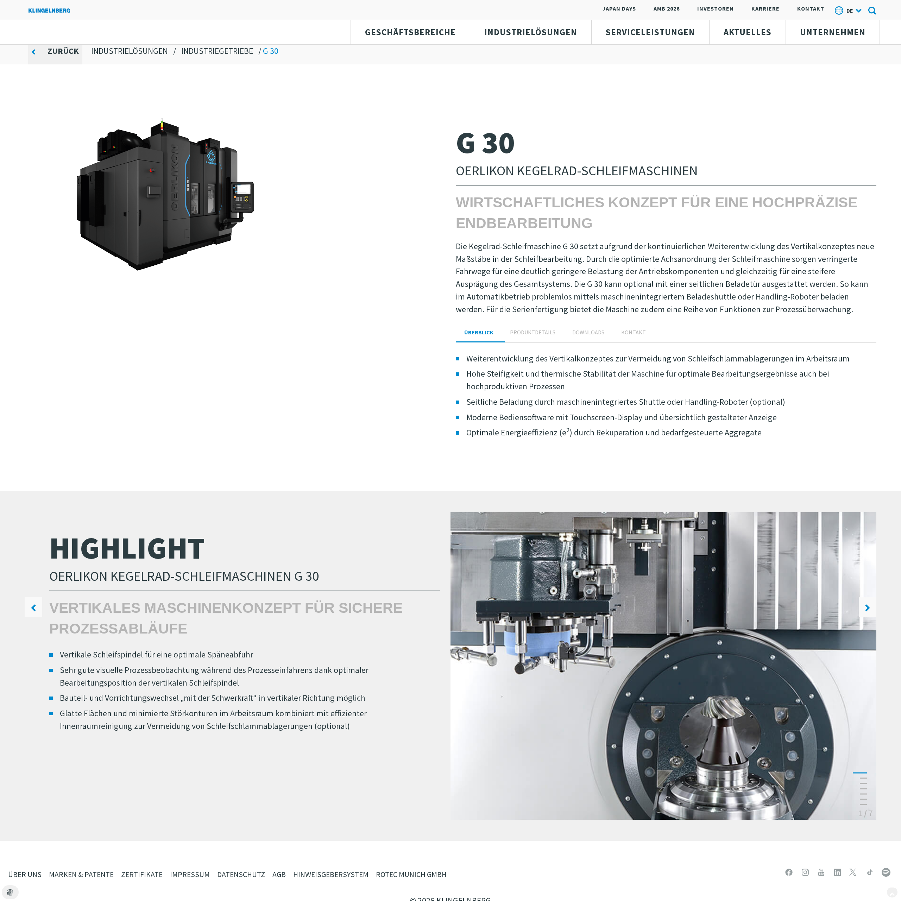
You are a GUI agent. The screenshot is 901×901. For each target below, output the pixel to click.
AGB (279, 874)
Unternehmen (832, 32)
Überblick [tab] (478, 332)
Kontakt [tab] (633, 332)
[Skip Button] (892, 892)
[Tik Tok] (871, 871)
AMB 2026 (667, 8)
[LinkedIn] (838, 871)
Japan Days (619, 8)
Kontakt (810, 8)
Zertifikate (142, 874)
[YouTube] (822, 871)
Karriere (765, 8)
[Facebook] (790, 871)
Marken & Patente (81, 874)
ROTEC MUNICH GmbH (411, 874)
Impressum (190, 874)
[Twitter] (854, 871)
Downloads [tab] (588, 332)
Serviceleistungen (650, 32)
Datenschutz (241, 874)
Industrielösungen (530, 32)
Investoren (715, 8)
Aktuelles (747, 32)
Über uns (25, 874)
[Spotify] (886, 871)
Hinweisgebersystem (330, 874)
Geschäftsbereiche (410, 32)
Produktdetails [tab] (532, 332)
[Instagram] (806, 871)
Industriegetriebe (217, 51)
